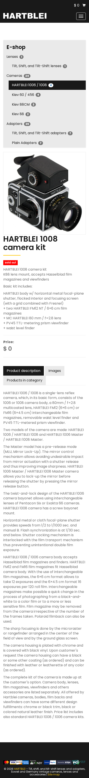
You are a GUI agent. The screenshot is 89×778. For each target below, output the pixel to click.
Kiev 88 (20, 113)
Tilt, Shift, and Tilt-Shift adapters (41, 133)
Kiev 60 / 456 (25, 94)
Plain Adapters (26, 142)
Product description (23, 370)
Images (54, 370)
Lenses (14, 56)
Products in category (24, 380)
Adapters (17, 123)
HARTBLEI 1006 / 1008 (32, 84)
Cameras (17, 75)
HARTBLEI (19, 769)
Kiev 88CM (23, 104)
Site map (54, 774)
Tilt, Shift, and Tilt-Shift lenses (38, 65)
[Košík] (84, 5)
